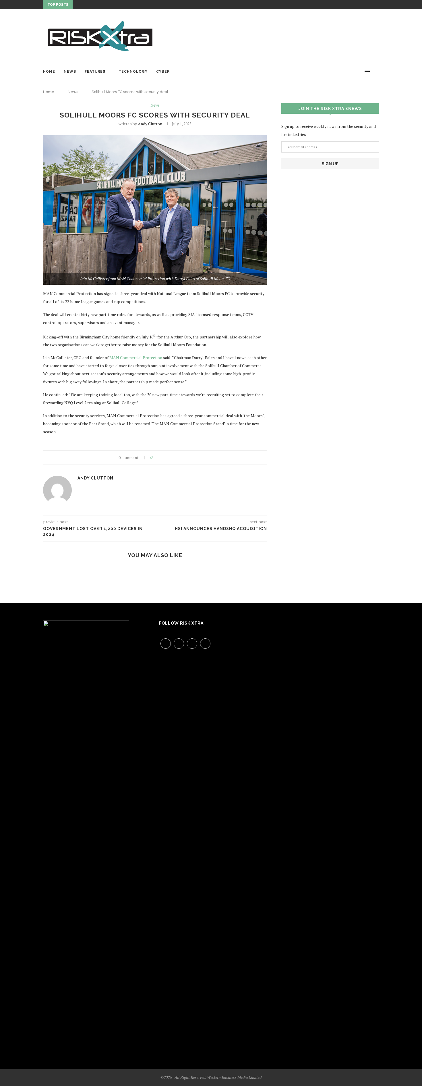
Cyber (163, 72)
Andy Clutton (150, 123)
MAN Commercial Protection (135, 357)
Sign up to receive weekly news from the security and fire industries (328, 130)
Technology (133, 72)
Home (49, 72)
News (70, 72)
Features (95, 72)
